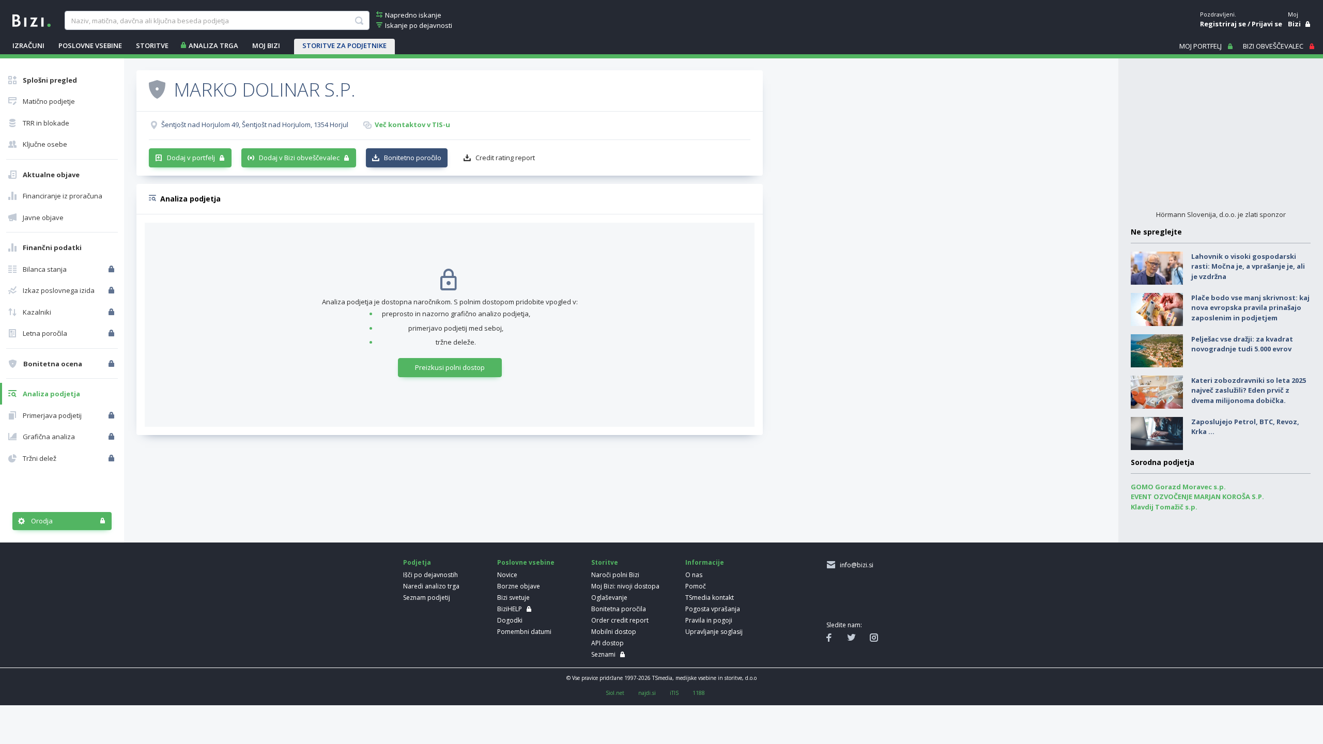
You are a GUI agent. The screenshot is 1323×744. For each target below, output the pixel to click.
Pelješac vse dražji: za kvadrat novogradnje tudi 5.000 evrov (1242, 344)
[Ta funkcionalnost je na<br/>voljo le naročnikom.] (112, 269)
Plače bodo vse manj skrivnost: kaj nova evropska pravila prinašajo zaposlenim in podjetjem (1250, 307)
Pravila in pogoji (708, 620)
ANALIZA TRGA (213, 45)
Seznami (603, 654)
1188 (699, 692)
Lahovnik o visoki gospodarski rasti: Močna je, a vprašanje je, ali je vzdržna (1248, 266)
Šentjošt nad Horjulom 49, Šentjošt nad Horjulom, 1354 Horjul (254, 124)
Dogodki (509, 620)
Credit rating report (505, 157)
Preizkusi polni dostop (450, 367)
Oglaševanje (609, 597)
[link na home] (31, 19)
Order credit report (620, 620)
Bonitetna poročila (618, 609)
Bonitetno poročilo (412, 157)
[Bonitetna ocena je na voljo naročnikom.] (157, 88)
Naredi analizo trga (431, 586)
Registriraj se (1223, 23)
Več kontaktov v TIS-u (412, 124)
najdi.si (647, 692)
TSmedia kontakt (709, 597)
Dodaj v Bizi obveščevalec (299, 157)
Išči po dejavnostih (430, 574)
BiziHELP (509, 609)
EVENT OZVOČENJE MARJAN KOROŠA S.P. (1197, 496)
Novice (507, 574)
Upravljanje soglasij (714, 631)
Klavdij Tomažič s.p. (1164, 507)
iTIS (674, 692)
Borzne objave (518, 586)
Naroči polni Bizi (615, 574)
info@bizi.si (855, 565)
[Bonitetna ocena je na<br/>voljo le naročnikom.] (112, 363)
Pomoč (695, 586)
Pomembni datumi (524, 631)
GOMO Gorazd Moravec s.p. (1178, 486)
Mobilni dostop (613, 631)
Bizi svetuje (513, 597)
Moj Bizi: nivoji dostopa (625, 586)
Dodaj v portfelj (191, 157)
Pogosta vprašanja (712, 609)
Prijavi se (1267, 23)
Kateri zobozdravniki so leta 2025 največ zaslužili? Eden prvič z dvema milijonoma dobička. (1248, 390)
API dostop (607, 643)
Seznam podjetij (426, 597)
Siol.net (615, 692)
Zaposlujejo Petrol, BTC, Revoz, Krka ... (1245, 427)
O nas (693, 574)
